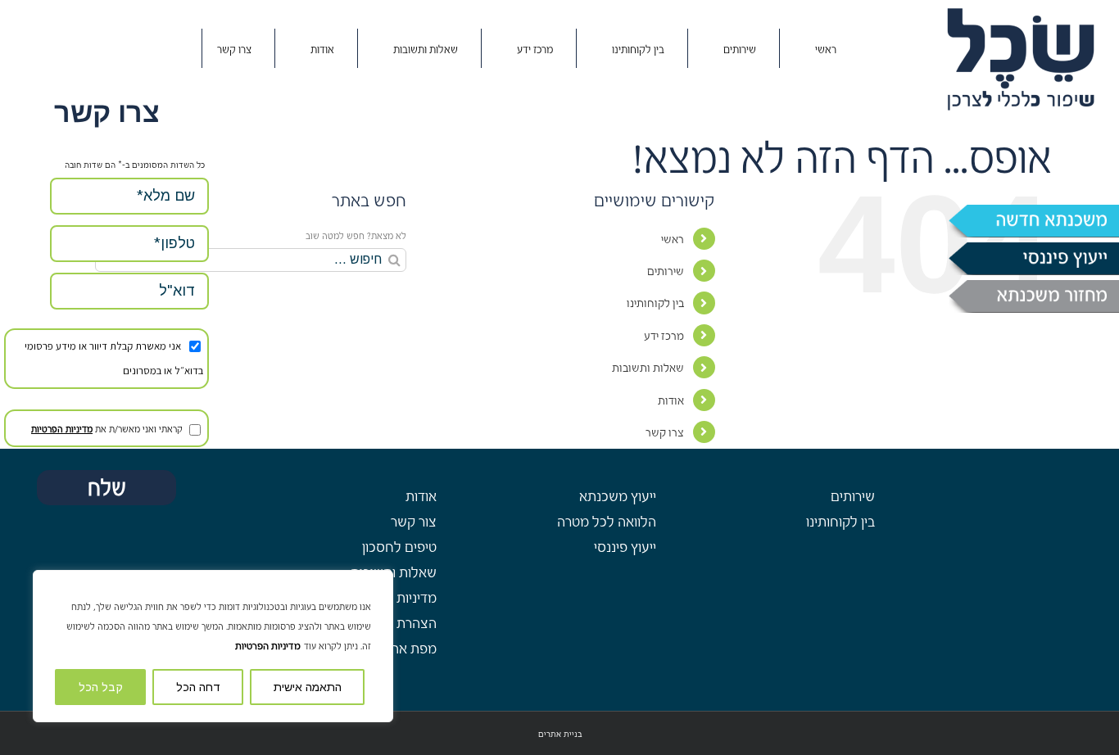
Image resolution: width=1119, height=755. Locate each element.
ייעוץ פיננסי (625, 547)
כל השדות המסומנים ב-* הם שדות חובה (135, 165)
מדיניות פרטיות (396, 598)
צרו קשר (665, 433)
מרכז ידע (664, 336)
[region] (213, 646)
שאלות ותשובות (648, 368)
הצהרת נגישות (397, 623)
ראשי (672, 239)
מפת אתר (410, 649)
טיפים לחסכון (399, 547)
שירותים (665, 271)
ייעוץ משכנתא (617, 496)
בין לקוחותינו (655, 303)
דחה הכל (198, 687)
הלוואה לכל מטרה (606, 522)
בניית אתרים (560, 734)
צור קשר (414, 522)
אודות (671, 401)
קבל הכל (101, 687)
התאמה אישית (308, 687)
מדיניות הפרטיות (268, 646)
